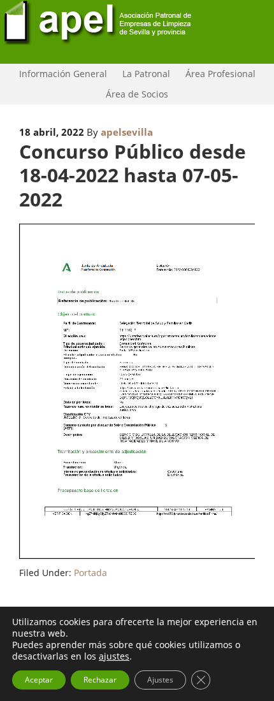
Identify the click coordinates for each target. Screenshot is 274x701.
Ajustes (160, 679)
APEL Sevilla (137, 32)
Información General (60, 74)
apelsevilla (127, 132)
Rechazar (100, 679)
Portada (90, 573)
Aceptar (39, 679)
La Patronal (143, 74)
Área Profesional (217, 74)
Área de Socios (133, 94)
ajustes (114, 656)
